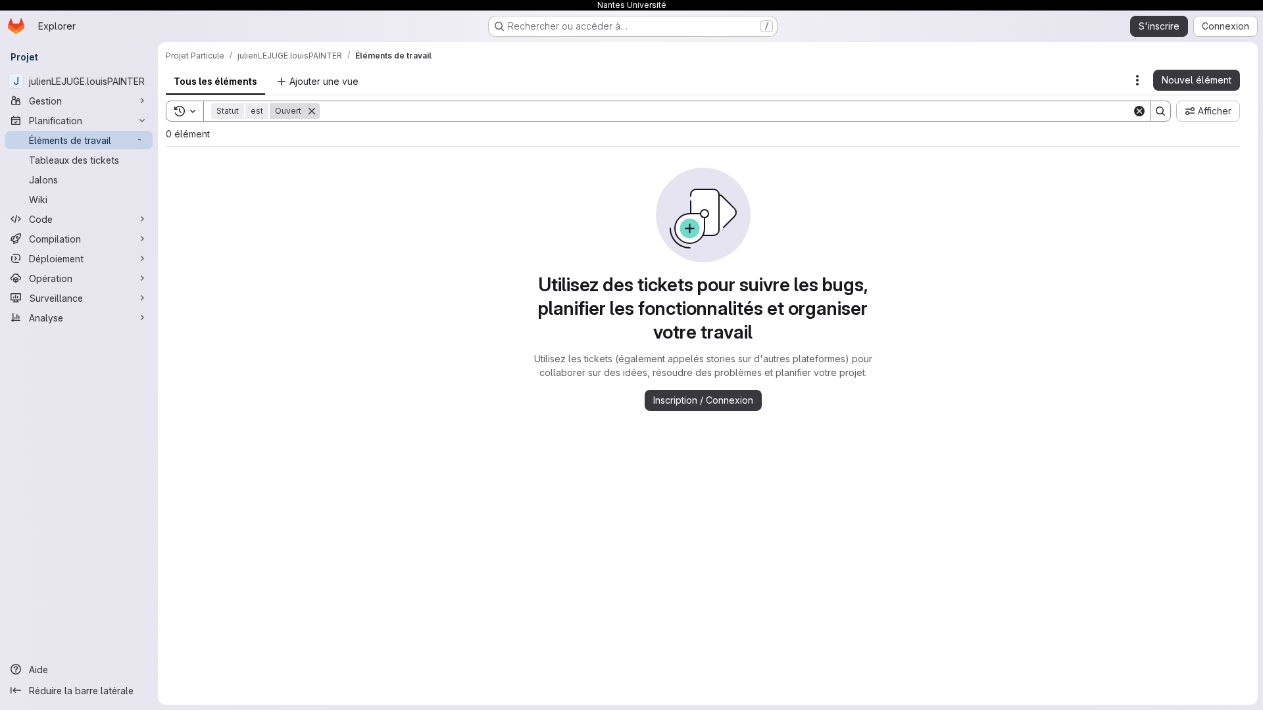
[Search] (1160, 111)
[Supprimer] (312, 111)
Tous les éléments (215, 81)
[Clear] (1139, 111)
